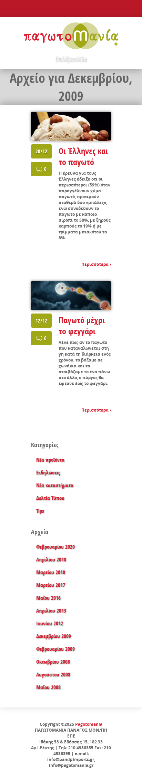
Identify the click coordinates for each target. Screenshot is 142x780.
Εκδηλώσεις (48, 472)
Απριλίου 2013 (51, 610)
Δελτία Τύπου (50, 498)
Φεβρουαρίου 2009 (55, 649)
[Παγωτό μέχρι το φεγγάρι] (71, 295)
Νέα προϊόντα (50, 459)
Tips (40, 510)
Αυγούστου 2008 (53, 674)
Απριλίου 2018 (51, 559)
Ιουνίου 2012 (49, 623)
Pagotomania (88, 724)
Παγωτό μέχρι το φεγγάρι (82, 326)
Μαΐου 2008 (48, 687)
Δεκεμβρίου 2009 (53, 636)
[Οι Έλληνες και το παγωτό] (71, 126)
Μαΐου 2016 (48, 597)
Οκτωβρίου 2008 (53, 661)
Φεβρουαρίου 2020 (55, 546)
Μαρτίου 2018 (50, 572)
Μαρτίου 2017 (50, 585)
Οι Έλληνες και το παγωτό (83, 156)
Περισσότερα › (96, 264)
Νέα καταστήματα (54, 485)
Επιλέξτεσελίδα (71, 59)
